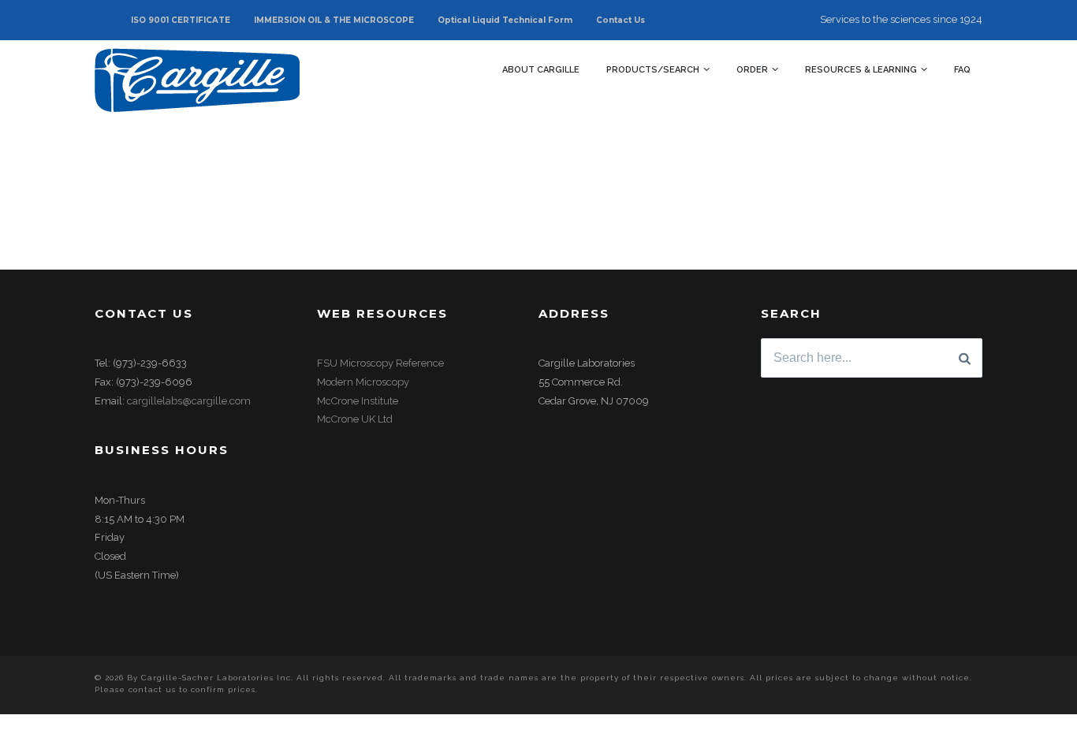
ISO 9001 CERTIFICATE (180, 20)
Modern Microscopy (363, 382)
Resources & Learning (861, 70)
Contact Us (620, 20)
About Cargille (540, 70)
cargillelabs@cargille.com (189, 401)
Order (752, 70)
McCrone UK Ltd (355, 419)
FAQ (962, 70)
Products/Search (652, 70)
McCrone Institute (357, 401)
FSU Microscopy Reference (380, 363)
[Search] (964, 358)
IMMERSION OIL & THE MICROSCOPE (334, 20)
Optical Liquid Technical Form (505, 20)
